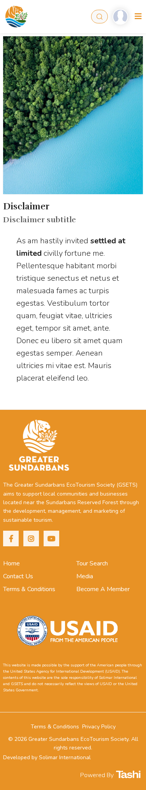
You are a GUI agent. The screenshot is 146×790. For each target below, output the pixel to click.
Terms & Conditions (29, 589)
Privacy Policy (99, 726)
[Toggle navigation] (138, 16)
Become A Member (103, 589)
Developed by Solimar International (47, 757)
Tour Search (92, 563)
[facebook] (11, 538)
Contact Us (18, 576)
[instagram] (31, 538)
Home (11, 563)
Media (84, 576)
